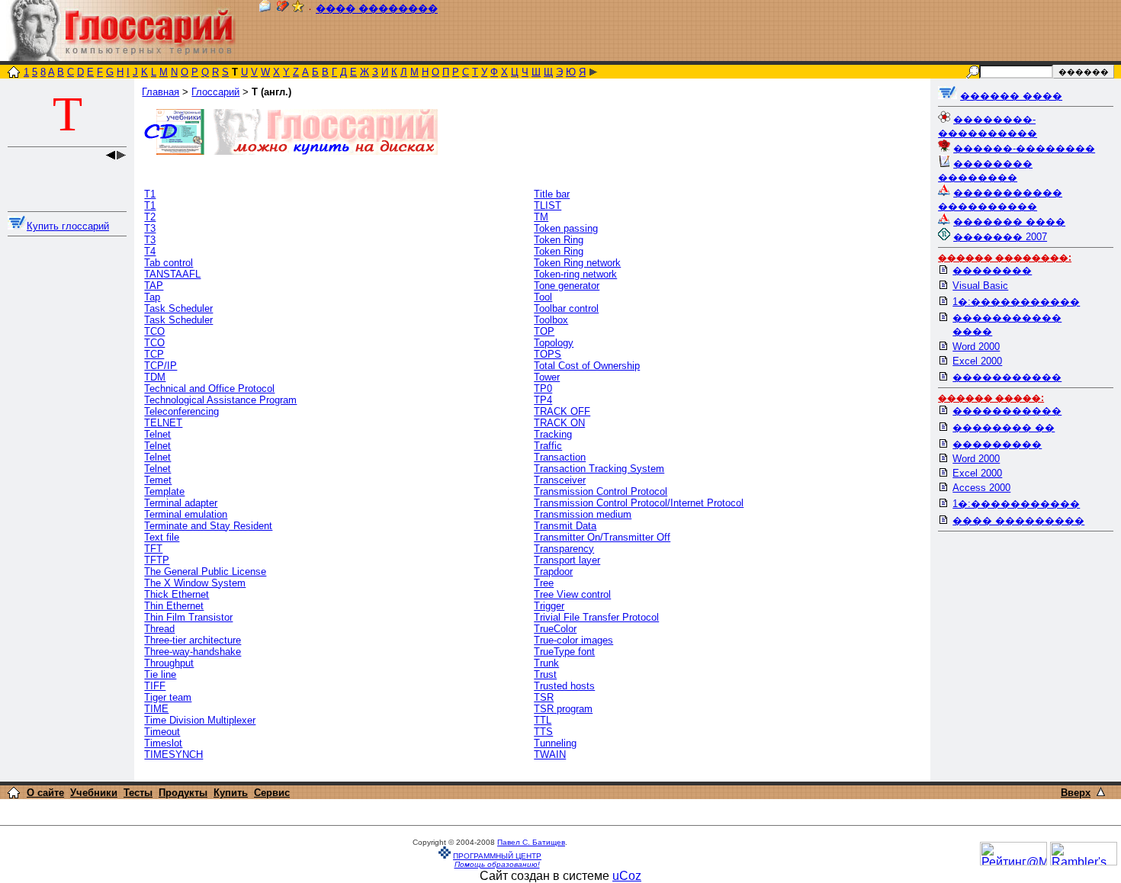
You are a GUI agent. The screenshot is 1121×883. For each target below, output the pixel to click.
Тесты (138, 792)
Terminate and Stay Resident (208, 525)
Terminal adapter (180, 503)
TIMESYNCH (173, 754)
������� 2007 (1000, 236)
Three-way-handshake (192, 651)
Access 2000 (981, 487)
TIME (156, 708)
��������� (997, 444)
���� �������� (377, 8)
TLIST (547, 205)
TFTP (156, 560)
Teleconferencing (181, 411)
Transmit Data (565, 525)
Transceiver (560, 480)
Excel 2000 (977, 361)
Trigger (549, 606)
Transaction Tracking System (599, 468)
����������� (1007, 377)
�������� (992, 270)
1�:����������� (1016, 301)
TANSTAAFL (172, 274)
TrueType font (564, 651)
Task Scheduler (178, 308)
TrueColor (555, 628)
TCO (154, 331)
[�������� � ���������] (298, 8)
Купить (231, 792)
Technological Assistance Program (220, 400)
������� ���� (1009, 221)
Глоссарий (215, 92)
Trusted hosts (564, 686)
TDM (154, 377)
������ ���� (1011, 95)
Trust (545, 674)
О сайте (45, 792)
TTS (543, 731)
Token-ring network (575, 274)
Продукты (183, 792)
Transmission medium (582, 514)
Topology (553, 342)
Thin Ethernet (174, 606)
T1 (150, 194)
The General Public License (205, 571)
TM (541, 217)
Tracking (553, 434)
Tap (152, 297)
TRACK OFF (562, 411)
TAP (153, 285)
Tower (547, 377)
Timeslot (163, 743)
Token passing (566, 228)
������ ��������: (1004, 257)
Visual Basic (980, 285)
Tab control (168, 262)
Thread (159, 628)
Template (164, 491)
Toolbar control (566, 308)
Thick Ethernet (176, 594)
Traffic (548, 445)
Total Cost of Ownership (587, 365)
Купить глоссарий (68, 226)
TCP (154, 354)
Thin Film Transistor (188, 617)
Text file (161, 537)
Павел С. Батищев (531, 842)
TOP (544, 331)
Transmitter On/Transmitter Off (602, 537)
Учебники (93, 792)
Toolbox (551, 320)
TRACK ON (559, 423)
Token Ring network (577, 262)
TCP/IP (160, 365)
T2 (150, 217)
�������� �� (1003, 427)
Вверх (1075, 792)
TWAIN (550, 754)
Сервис (272, 792)
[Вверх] (1101, 791)
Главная (160, 92)
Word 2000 (976, 346)
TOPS (547, 354)
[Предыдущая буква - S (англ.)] (110, 156)
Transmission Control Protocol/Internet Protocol (639, 503)
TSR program (563, 708)
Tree (544, 583)
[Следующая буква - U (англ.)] (593, 72)
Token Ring (558, 240)
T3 (150, 228)
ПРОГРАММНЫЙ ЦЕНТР (497, 856)
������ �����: (991, 398)
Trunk (546, 663)
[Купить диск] (17, 226)
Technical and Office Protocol (209, 388)
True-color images (573, 640)
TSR (544, 697)
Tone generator (566, 285)
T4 (150, 251)
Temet (158, 480)
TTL (542, 720)
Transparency (564, 548)
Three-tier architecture (192, 640)
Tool (543, 297)
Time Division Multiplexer (199, 720)
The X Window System (195, 583)
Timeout (162, 731)
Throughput (169, 663)
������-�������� (1024, 148)
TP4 (543, 400)
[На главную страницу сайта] (14, 73)
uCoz (626, 875)
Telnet (157, 434)
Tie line (160, 674)
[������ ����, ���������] (947, 95)
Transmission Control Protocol (600, 491)
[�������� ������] (265, 8)
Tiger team (167, 697)
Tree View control (572, 594)
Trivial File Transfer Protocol (596, 617)
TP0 (543, 388)
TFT (153, 548)
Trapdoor (553, 571)
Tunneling (555, 743)
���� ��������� (1018, 520)
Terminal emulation (185, 514)
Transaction (560, 457)
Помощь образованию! (497, 864)
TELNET (163, 423)
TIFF (154, 686)
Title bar (552, 194)
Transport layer (567, 560)
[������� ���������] (283, 8)
